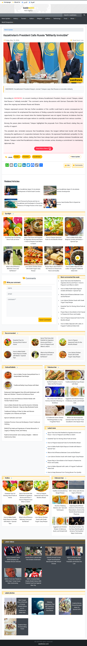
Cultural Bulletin (10, 367)
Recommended (10, 333)
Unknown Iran (60, 478)
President (26, 156)
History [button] (15, 18)
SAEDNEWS (18, 98)
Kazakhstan (37, 156)
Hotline (7, 478)
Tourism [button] (23, 18)
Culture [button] (31, 18)
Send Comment (45, 320)
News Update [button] (6, 18)
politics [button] (47, 18)
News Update (8, 30)
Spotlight (8, 214)
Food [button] (65, 18)
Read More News (42, 148)
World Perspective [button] (7, 22)
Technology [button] (57, 18)
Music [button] (73, 18)
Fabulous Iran (52, 367)
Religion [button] (39, 18)
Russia (16, 156)
